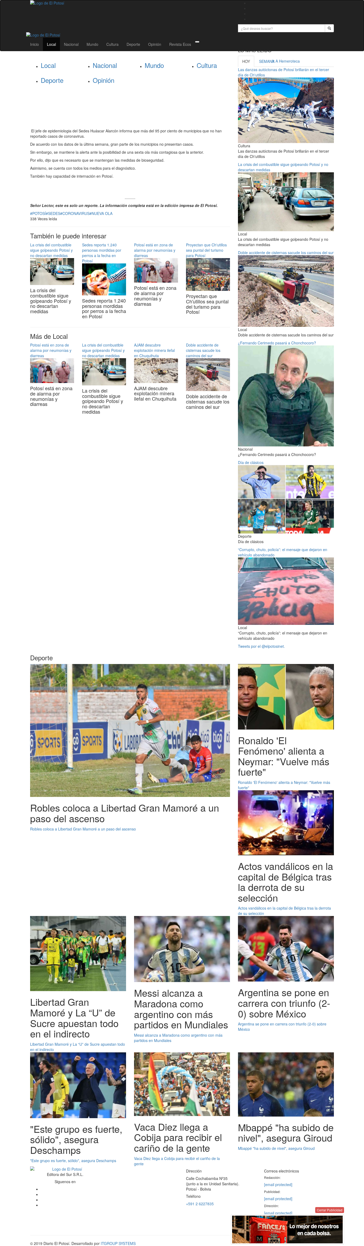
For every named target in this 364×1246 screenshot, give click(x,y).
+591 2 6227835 (200, 1203)
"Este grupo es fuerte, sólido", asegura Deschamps (73, 1160)
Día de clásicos (251, 462)
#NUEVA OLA (101, 213)
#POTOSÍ (38, 213)
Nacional (71, 44)
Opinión (154, 44)
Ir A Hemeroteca (286, 61)
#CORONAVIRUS (75, 213)
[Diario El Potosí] (130, 3)
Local (51, 44)
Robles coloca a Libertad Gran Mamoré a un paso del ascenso (83, 829)
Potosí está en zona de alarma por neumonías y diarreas (154, 250)
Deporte (133, 44)
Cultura (112, 44)
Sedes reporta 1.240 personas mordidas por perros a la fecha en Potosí (101, 252)
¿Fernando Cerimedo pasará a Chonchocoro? (277, 342)
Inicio (34, 44)
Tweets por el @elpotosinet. (261, 646)
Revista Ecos (180, 44)
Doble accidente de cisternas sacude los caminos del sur (203, 350)
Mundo (92, 44)
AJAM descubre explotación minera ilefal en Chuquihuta (154, 350)
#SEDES (53, 213)
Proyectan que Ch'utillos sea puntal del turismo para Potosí (206, 250)
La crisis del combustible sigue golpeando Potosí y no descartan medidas (51, 250)
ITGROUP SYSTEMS (118, 1243)
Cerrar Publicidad (329, 1210)
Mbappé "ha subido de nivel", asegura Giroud (276, 1148)
